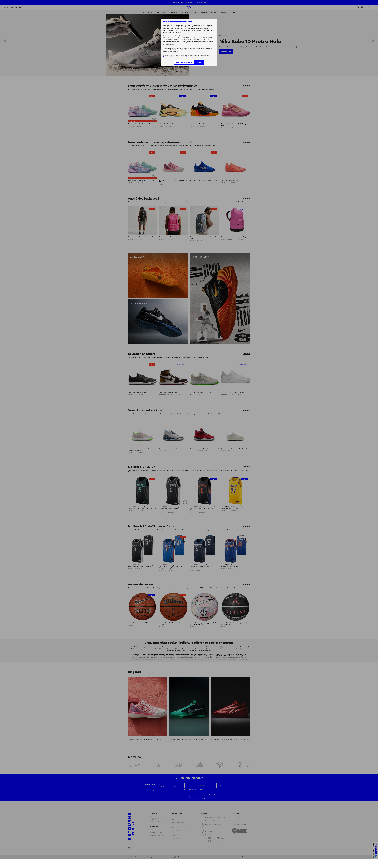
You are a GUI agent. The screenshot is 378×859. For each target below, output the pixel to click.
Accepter (199, 62)
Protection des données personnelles (176, 57)
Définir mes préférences (184, 62)
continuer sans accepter (204, 41)
